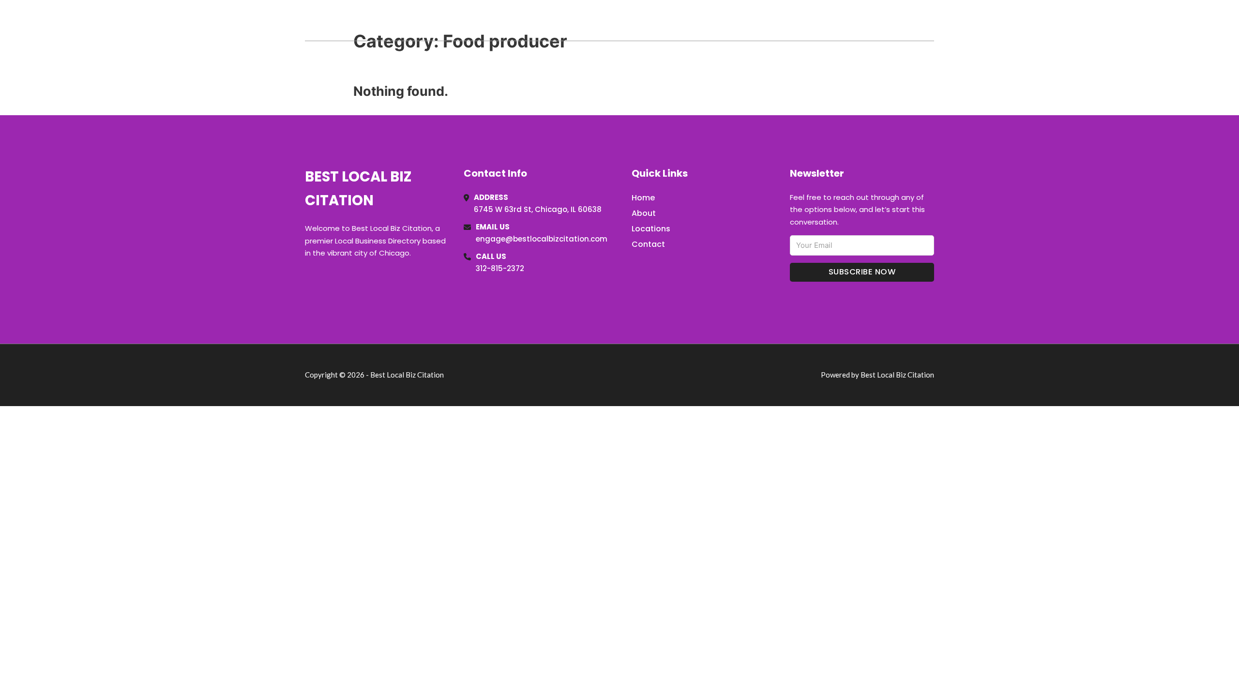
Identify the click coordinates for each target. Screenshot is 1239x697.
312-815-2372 (500, 268)
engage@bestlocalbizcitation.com (541, 239)
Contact (648, 244)
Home (822, 20)
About (644, 213)
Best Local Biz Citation (403, 20)
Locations (865, 20)
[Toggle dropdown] (930, 20)
